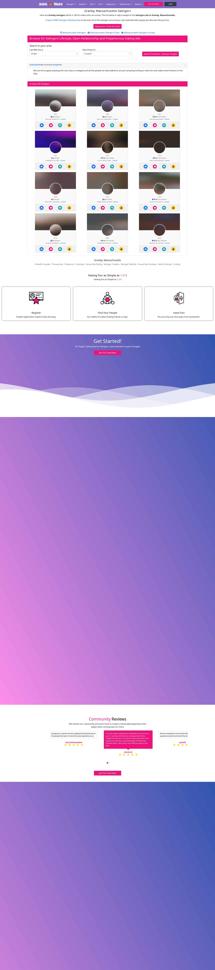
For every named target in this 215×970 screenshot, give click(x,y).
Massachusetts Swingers (74, 32)
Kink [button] (92, 4)
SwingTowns (57, 65)
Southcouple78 (35, 65)
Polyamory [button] (110, 4)
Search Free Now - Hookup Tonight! (160, 54)
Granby (176, 264)
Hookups (80, 264)
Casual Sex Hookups (147, 264)
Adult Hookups (165, 264)
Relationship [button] (125, 4)
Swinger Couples (111, 264)
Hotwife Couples (42, 264)
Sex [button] (100, 4)
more (63, 119)
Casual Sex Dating (94, 264)
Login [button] (170, 4)
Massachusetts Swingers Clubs (105, 32)
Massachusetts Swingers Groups (139, 32)
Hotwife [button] (82, 4)
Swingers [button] (70, 4)
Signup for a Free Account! (107, 26)
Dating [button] (138, 4)
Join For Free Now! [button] (107, 352)
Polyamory (69, 264)
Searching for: (89, 49)
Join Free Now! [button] (153, 4)
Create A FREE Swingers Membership (63, 20)
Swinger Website (128, 264)
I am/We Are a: (36, 49)
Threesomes (57, 264)
